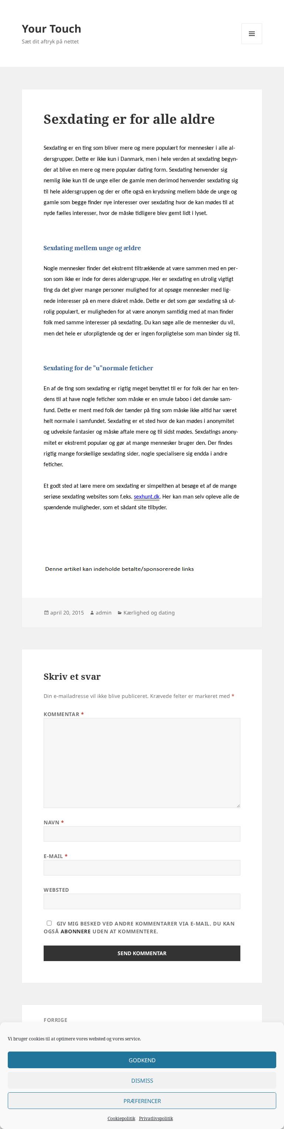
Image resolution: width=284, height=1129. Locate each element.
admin (104, 612)
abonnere (76, 931)
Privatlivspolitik (156, 1118)
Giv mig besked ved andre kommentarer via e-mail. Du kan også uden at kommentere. (139, 927)
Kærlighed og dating (149, 612)
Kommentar (64, 714)
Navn (54, 822)
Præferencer (142, 1101)
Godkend (142, 1060)
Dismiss (142, 1080)
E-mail (56, 856)
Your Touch (51, 28)
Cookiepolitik (121, 1118)
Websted (56, 889)
